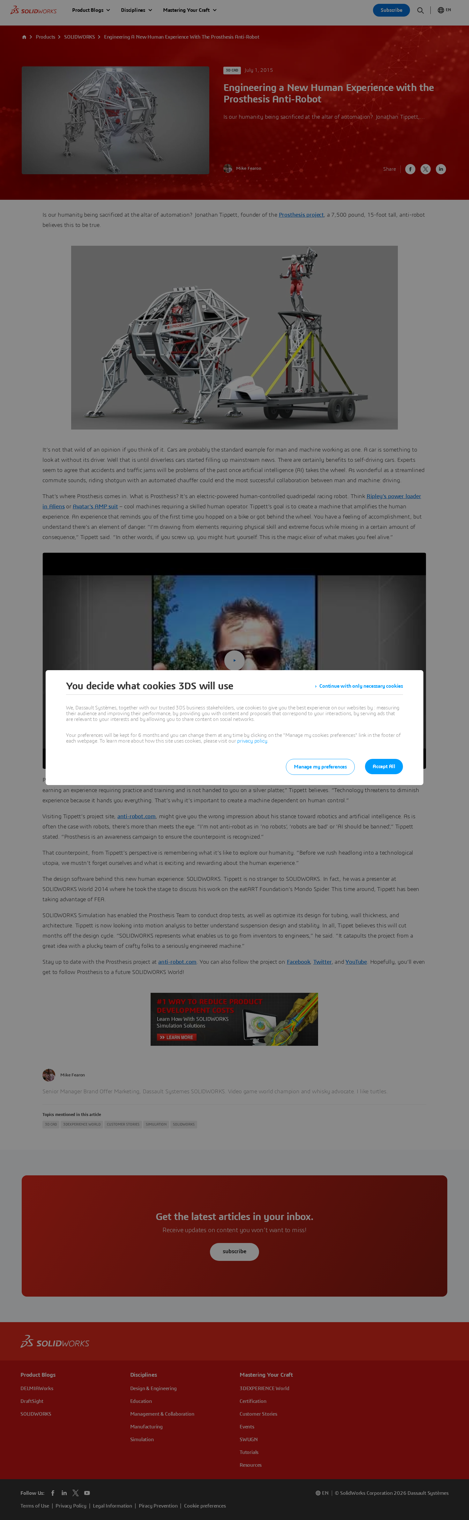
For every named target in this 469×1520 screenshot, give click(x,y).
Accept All (384, 766)
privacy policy (252, 741)
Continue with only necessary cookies (361, 686)
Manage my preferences (320, 766)
